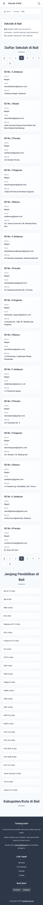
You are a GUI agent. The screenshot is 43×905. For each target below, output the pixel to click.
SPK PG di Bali (9, 732)
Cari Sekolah (21, 867)
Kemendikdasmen (21, 845)
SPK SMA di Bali (10, 757)
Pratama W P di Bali (11, 641)
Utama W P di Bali (10, 790)
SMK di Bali (8, 699)
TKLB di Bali (8, 782)
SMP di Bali (8, 707)
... (4, 63)
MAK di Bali (8, 608)
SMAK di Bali (9, 691)
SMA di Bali (8, 674)
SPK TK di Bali (9, 765)
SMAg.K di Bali (9, 682)
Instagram (26, 890)
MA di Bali (7, 599)
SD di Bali (7, 649)
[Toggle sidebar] (4, 3)
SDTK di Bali (8, 657)
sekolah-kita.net (28, 901)
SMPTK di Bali (9, 715)
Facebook (16, 890)
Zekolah (21, 871)
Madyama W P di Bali (12, 624)
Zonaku (21, 875)
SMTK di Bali (9, 724)
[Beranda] (39, 3)
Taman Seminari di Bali (12, 773)
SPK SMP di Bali (10, 749)
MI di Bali (7, 616)
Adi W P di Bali (9, 591)
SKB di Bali (8, 666)
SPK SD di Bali (9, 740)
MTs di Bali (8, 633)
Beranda (21, 863)
